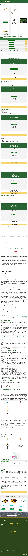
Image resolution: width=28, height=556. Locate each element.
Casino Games (2, 525)
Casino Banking (2, 528)
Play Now (13, 492)
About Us (2, 532)
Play (26, 40)
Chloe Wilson (4, 488)
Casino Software (3, 526)
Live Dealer (13, 317)
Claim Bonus (5, 31)
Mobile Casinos (2, 527)
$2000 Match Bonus (4, 48)
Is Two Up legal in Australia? (5, 461)
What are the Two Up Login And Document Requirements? (9, 465)
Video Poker (26, 317)
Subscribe (18, 515)
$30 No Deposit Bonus (4, 40)
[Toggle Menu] (1, 1)
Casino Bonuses (2, 524)
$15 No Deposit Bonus (4, 44)
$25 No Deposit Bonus (4, 46)
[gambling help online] (16, 520)
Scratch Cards (23, 317)
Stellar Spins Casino (22, 504)
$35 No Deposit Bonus (4, 42)
